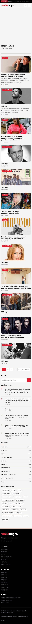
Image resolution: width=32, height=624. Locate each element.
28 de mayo (4, 262)
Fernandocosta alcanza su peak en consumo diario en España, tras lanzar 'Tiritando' (13, 238)
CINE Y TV (4, 562)
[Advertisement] (16, 25)
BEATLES (13, 490)
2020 (4, 587)
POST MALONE (19, 503)
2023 (4, 580)
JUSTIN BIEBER (20, 500)
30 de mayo (4, 164)
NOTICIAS (4, 551)
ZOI (27, 616)
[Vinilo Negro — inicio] (7, 5)
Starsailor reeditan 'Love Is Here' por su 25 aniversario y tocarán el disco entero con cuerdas (17, 400)
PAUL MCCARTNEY (7, 516)
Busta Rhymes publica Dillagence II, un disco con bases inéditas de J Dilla (16, 426)
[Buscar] (25, 5)
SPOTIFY (25, 516)
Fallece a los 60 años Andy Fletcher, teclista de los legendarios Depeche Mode (12, 336)
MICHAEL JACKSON (16, 506)
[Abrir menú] (29, 5)
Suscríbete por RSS (6, 541)
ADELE (11, 503)
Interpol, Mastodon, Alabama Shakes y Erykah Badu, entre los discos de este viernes (16, 417)
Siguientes (25, 369)
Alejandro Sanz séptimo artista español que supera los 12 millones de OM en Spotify (13, 75)
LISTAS (3, 554)
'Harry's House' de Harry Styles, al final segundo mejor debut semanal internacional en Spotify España (16, 287)
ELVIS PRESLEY (17, 497)
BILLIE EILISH (5, 519)
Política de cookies (6, 600)
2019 (4, 590)
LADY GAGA (5, 506)
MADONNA (18, 512)
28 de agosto (9, 409)
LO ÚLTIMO (4, 549)
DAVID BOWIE (5, 509)
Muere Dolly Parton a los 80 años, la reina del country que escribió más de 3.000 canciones (17, 435)
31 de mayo (4, 106)
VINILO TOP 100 (5, 564)
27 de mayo (4, 312)
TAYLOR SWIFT (6, 493)
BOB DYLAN (23, 509)
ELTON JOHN (17, 516)
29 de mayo (4, 187)
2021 (4, 585)
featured (3, 559)
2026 (4, 572)
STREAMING (15, 509)
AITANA (25, 497)
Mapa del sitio (5, 602)
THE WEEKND (15, 493)
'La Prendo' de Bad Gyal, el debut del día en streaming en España (10, 212)
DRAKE (19, 490)
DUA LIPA (4, 503)
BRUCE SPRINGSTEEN (7, 512)
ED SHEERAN (5, 490)
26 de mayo (4, 361)
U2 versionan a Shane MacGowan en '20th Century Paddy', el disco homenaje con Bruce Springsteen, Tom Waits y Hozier (17, 390)
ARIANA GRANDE (6, 497)
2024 (4, 577)
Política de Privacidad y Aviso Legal (11, 597)
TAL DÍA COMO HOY (6, 557)
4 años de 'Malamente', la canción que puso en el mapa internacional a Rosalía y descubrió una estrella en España (12, 138)
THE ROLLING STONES (8, 500)
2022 (4, 582)
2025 (4, 574)
